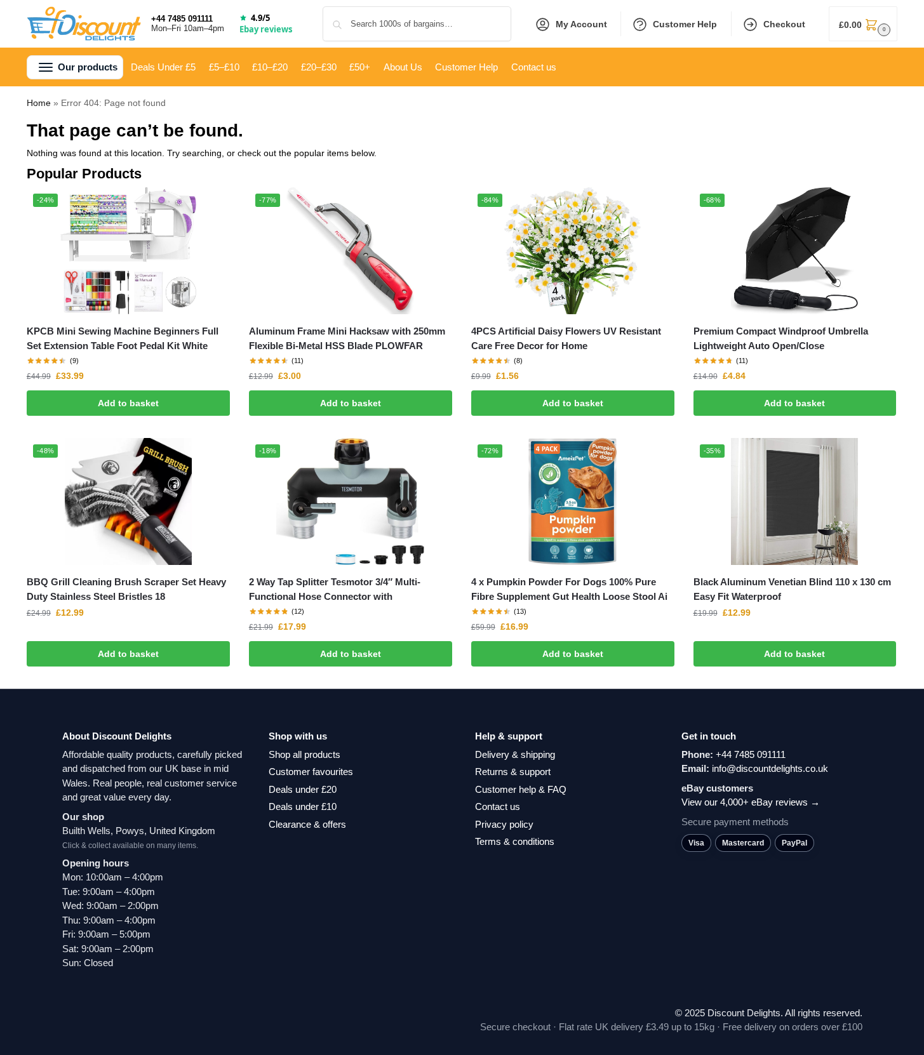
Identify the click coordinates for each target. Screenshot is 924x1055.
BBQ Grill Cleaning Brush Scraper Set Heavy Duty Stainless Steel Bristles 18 (126, 589)
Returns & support (513, 771)
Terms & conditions (514, 841)
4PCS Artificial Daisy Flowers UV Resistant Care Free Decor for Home (566, 338)
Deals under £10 (303, 806)
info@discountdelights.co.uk (770, 768)
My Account (581, 24)
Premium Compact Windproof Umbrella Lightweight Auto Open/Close (780, 338)
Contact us (497, 806)
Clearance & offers (307, 824)
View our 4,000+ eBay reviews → (750, 802)
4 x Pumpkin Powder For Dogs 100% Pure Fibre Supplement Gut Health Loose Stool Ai (569, 589)
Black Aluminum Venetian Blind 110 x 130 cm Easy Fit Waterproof (792, 589)
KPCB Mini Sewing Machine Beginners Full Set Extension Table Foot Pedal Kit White (122, 338)
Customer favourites (311, 771)
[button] (863, 23)
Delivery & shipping (515, 754)
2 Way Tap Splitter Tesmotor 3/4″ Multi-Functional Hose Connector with (334, 589)
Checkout (784, 24)
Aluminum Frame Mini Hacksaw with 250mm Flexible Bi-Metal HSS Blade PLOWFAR (347, 338)
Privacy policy (504, 824)
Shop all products (304, 754)
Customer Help (685, 24)
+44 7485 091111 (182, 19)
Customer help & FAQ (520, 789)
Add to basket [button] (128, 403)
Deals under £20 (303, 789)
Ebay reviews (265, 29)
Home (39, 103)
